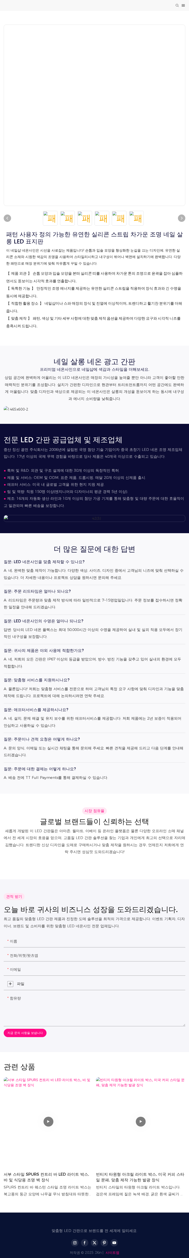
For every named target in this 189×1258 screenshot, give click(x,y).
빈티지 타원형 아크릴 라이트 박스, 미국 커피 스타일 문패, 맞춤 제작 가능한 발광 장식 (140, 1177)
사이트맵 (112, 1252)
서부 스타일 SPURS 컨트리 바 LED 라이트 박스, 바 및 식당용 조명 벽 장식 (46, 1177)
